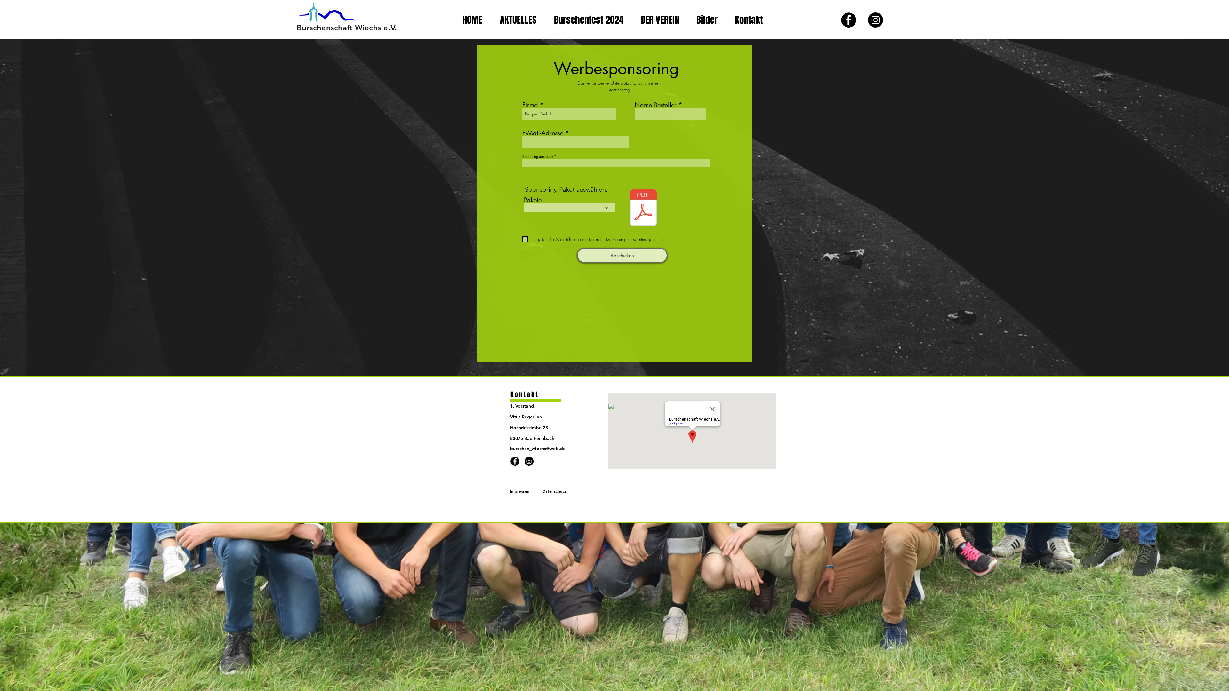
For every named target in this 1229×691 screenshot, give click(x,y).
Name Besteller (656, 105)
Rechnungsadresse (537, 157)
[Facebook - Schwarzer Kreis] (848, 20)
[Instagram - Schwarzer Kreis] (875, 20)
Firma (530, 105)
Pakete (533, 200)
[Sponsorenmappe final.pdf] (643, 208)
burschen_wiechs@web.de (538, 448)
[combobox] (616, 163)
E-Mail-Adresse (542, 133)
